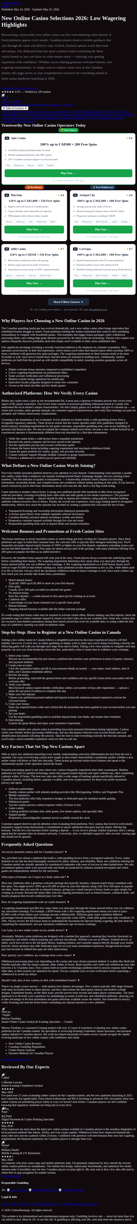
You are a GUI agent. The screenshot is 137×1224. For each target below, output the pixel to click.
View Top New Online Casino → (20, 88)
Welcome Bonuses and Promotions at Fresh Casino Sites (94, 114)
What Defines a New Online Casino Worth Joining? (31, 114)
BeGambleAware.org (98, 309)
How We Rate (65, 1204)
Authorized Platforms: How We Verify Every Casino (99, 111)
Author (5, 6)
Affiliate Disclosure (45, 1204)
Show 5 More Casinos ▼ (68, 302)
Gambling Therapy (70, 1189)
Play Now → (68, 173)
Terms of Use (26, 1204)
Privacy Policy (9, 1204)
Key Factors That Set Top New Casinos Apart (97, 118)
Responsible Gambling (43, 1189)
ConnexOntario (17, 1189)
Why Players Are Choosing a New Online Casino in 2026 (34, 111)
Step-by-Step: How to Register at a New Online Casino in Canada (68, 116)
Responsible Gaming (85, 1204)
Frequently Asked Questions (18, 121)
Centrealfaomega (11, 2)
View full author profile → (16, 1059)
